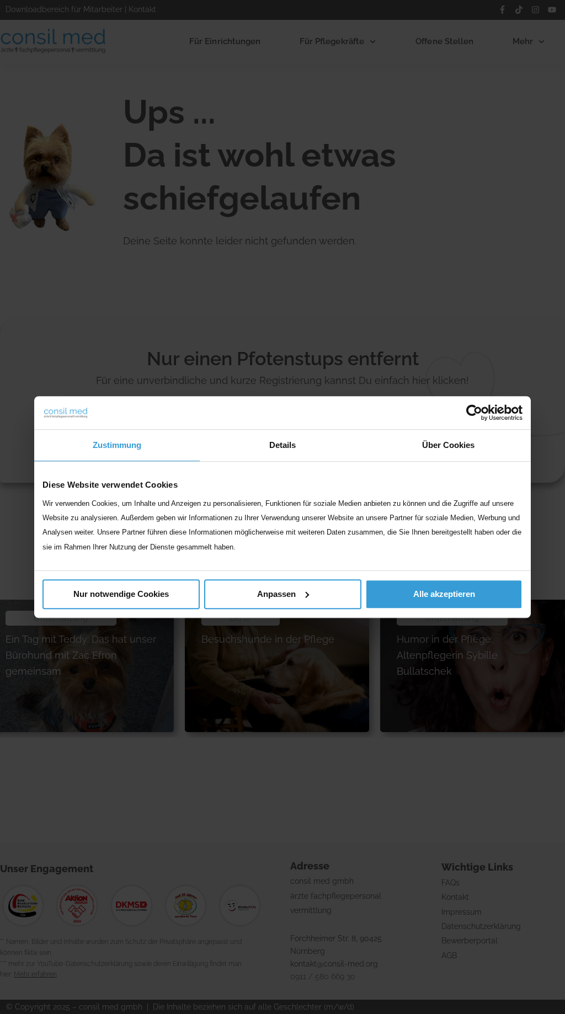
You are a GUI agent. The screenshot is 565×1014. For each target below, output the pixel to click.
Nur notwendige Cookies (121, 594)
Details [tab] (282, 445)
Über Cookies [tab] (448, 445)
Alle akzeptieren (444, 594)
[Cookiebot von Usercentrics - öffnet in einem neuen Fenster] (474, 412)
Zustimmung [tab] (117, 445)
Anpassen (276, 594)
